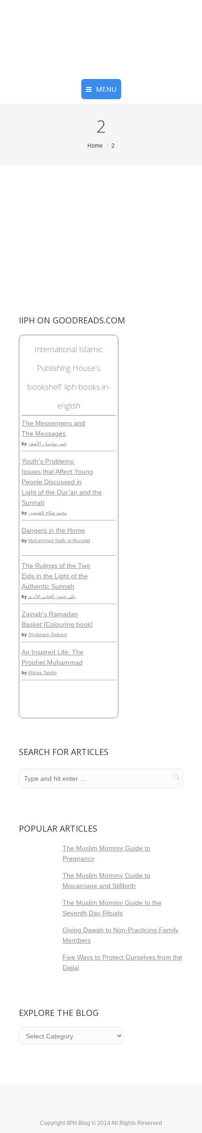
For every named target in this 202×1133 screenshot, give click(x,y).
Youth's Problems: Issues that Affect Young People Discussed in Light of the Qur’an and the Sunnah (62, 481)
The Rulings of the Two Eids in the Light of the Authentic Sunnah (56, 576)
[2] (101, 212)
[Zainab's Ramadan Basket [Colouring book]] (109, 630)
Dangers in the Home (53, 530)
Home (95, 145)
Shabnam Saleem (47, 634)
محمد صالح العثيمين (47, 512)
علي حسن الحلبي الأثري (52, 596)
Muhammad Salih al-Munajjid (59, 540)
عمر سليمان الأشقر (47, 443)
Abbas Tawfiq (42, 672)
